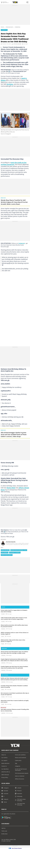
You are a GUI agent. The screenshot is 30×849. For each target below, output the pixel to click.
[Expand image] (28, 114)
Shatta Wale (11, 488)
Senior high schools (6, 554)
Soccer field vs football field (19, 550)
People (2, 643)
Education (3, 628)
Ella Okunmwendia (17, 43)
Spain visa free (5, 550)
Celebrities (17, 27)
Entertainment (9, 27)
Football (3, 613)
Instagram (22, 243)
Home (2, 27)
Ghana (2, 636)
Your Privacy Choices (17, 848)
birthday (10, 84)
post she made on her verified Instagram (14, 163)
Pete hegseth (4, 552)
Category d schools (15, 552)
